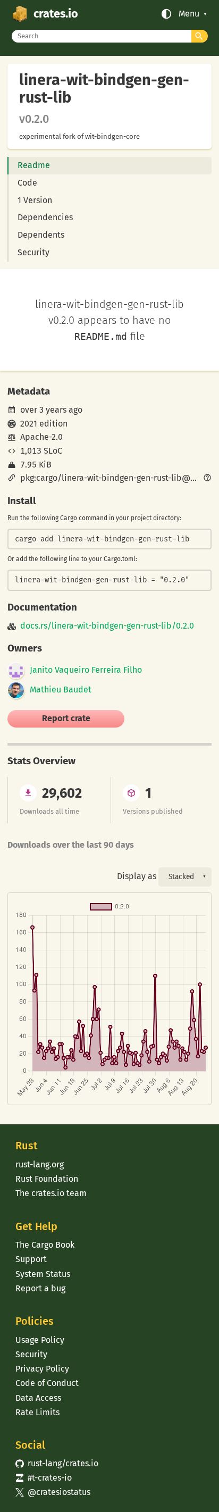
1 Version (35, 200)
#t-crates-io (43, 1478)
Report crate (66, 718)
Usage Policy (39, 1340)
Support (31, 1259)
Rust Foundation (46, 1179)
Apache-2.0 (41, 437)
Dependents (41, 235)
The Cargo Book (44, 1245)
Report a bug (40, 1288)
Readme (34, 165)
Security (33, 252)
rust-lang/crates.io (56, 1463)
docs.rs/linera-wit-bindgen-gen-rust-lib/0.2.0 (107, 626)
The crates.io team (51, 1193)
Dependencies (45, 217)
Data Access (38, 1398)
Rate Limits (37, 1412)
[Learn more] (207, 478)
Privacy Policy (42, 1369)
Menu (189, 14)
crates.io (55, 14)
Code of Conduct (47, 1383)
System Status (42, 1274)
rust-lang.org (39, 1164)
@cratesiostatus (52, 1492)
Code (27, 183)
